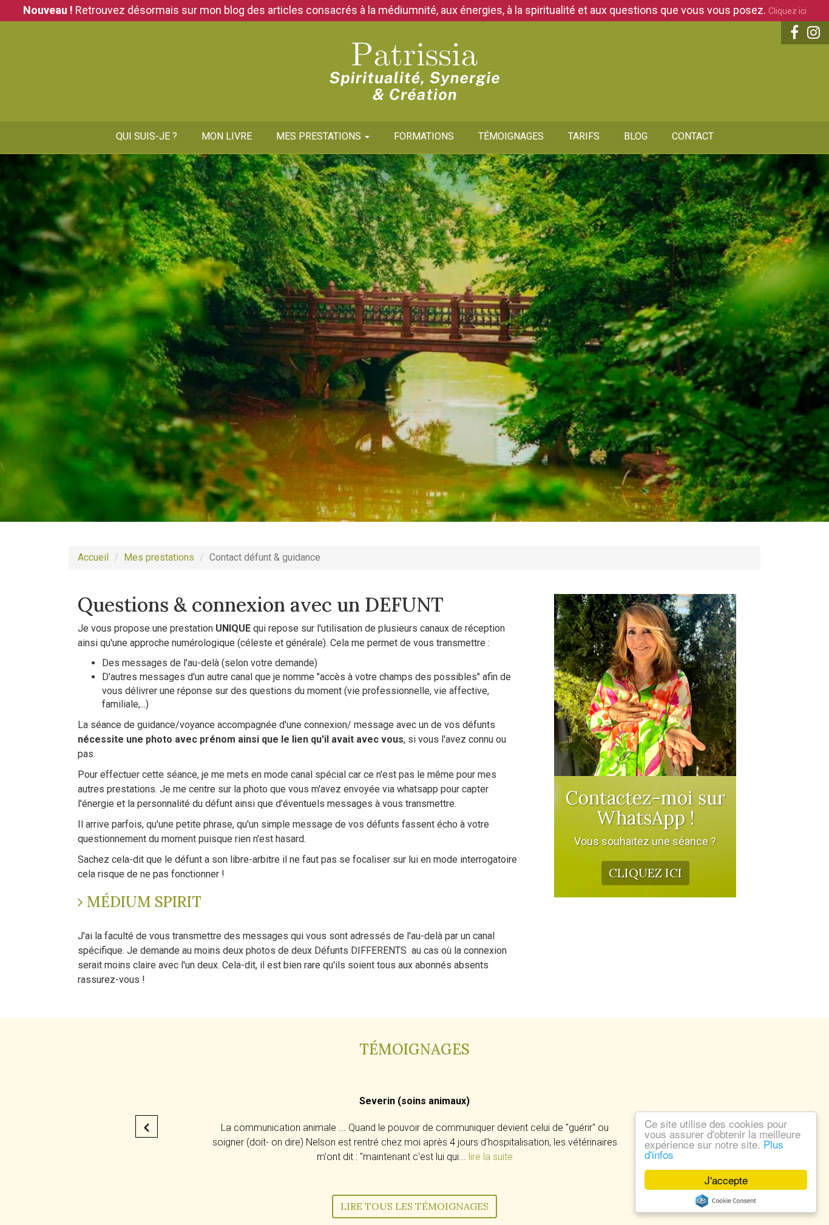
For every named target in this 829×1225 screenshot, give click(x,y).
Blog (636, 136)
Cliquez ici (787, 11)
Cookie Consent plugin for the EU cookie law (725, 1200)
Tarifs (584, 136)
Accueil (93, 557)
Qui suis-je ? (146, 136)
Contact (693, 136)
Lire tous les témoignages (414, 1206)
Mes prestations (320, 136)
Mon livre (226, 136)
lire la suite (491, 1157)
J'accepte (726, 1179)
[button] (146, 1126)
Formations (424, 136)
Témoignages (511, 136)
